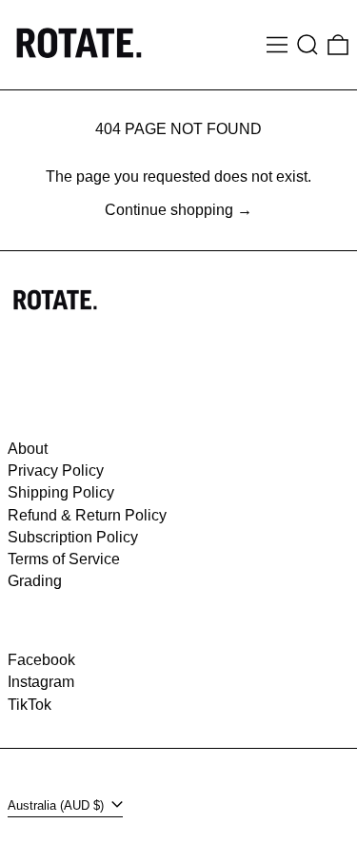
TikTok (29, 704)
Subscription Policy (73, 537)
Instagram (41, 682)
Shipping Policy (61, 492)
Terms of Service (64, 559)
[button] (307, 44)
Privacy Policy (56, 470)
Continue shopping (169, 210)
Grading (35, 581)
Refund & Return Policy (87, 515)
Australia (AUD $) (58, 805)
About (28, 449)
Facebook (41, 660)
